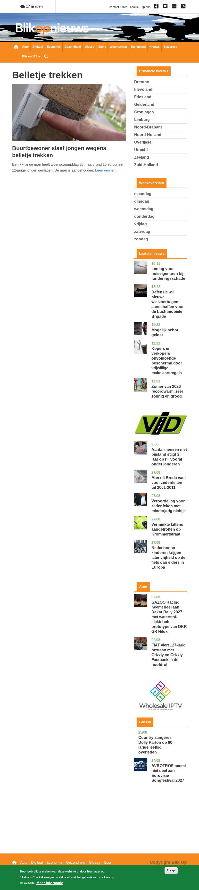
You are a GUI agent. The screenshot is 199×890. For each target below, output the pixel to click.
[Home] (52, 28)
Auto (25, 46)
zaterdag (142, 231)
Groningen (144, 112)
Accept (171, 870)
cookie (134, 7)
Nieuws (154, 46)
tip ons (146, 7)
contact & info (118, 7)
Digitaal (38, 46)
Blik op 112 (30, 56)
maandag (142, 194)
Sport (102, 46)
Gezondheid (73, 46)
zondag (141, 239)
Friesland (142, 97)
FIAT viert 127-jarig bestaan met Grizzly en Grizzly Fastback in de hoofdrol (168, 655)
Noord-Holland (147, 135)
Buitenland (138, 46)
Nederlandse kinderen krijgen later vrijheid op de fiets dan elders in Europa (168, 557)
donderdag (144, 216)
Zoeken (46, 57)
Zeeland (141, 157)
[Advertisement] (160, 825)
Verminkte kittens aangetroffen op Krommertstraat (167, 529)
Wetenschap (118, 46)
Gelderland (144, 104)
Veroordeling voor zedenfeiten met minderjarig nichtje (168, 506)
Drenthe (141, 82)
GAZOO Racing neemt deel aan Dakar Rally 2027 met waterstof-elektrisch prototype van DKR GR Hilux (169, 617)
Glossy (89, 46)
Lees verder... (106, 170)
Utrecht (141, 150)
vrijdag (140, 224)
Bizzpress (170, 46)
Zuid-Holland (146, 165)
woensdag (143, 209)
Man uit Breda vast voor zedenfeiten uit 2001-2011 (168, 483)
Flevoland (143, 89)
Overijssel (143, 142)
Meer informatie (49, 883)
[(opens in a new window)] (156, 7)
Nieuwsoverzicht (16, 47)
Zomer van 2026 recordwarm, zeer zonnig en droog (167, 391)
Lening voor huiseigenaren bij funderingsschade (168, 274)
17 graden (34, 6)
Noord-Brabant (148, 127)
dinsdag (141, 201)
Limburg (142, 120)
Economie (54, 46)
